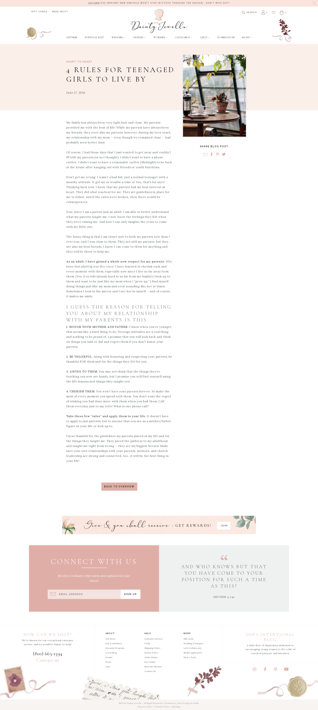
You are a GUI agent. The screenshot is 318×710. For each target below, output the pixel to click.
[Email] (205, 154)
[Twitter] (224, 154)
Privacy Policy (145, 706)
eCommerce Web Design (177, 703)
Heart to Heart (79, 61)
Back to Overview (119, 486)
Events (109, 657)
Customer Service (153, 639)
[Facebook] (211, 154)
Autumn (94, 3)
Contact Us (150, 671)
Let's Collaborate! (193, 648)
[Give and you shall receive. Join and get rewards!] (159, 525)
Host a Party (190, 657)
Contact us (47, 660)
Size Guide (149, 662)
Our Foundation (114, 643)
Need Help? (60, 11)
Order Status (151, 657)
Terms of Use (162, 706)
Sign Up (130, 594)
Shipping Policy (152, 648)
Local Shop (111, 652)
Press (108, 662)
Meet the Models (153, 666)
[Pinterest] (217, 154)
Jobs (108, 666)
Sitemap (176, 706)
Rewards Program (115, 648)
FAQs (147, 643)
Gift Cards (39, 11)
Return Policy (151, 652)
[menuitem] (71, 37)
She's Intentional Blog (270, 637)
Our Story (110, 639)
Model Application (193, 652)
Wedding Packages (193, 643)
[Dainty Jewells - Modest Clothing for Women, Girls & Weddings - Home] (159, 21)
